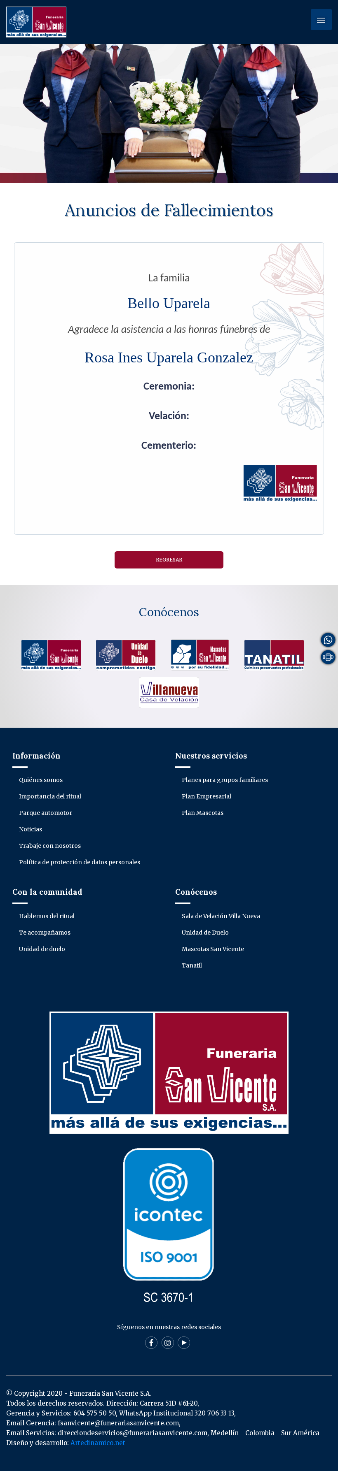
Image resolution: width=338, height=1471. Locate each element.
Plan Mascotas (202, 813)
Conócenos (169, 612)
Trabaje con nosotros (50, 845)
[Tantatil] (274, 654)
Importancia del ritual (50, 796)
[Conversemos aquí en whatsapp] (328, 639)
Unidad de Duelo (205, 932)
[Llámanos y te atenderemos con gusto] (328, 656)
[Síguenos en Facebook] (151, 1349)
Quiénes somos (41, 780)
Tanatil (192, 965)
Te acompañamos (44, 932)
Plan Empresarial (206, 796)
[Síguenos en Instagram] (168, 1349)
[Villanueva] (169, 692)
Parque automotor (45, 813)
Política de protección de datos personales (79, 862)
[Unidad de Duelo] (126, 654)
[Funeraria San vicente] (51, 654)
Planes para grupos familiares (225, 780)
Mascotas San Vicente (213, 949)
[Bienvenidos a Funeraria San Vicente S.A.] (36, 21)
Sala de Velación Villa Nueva (221, 916)
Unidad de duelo (42, 949)
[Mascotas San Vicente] (200, 654)
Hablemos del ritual (47, 916)
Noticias (30, 829)
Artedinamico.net (97, 1443)
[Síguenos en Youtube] (184, 1349)
